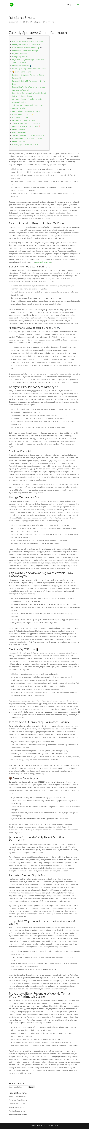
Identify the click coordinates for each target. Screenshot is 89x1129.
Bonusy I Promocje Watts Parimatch (26, 44)
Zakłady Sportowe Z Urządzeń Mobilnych (28, 135)
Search (31, 1087)
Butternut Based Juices (18, 1100)
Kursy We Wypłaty (19, 108)
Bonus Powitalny (18, 129)
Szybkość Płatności (19, 54)
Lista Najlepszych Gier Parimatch (25, 144)
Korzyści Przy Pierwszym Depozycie (25, 51)
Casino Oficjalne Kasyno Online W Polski (27, 41)
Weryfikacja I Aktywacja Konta (23, 120)
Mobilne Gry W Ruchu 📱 (22, 66)
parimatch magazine (43, 262)
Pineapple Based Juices (18, 1114)
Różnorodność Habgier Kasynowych (26, 111)
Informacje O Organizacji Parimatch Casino (29, 69)
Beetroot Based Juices (17, 1096)
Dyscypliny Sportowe (20, 117)
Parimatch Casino (19, 102)
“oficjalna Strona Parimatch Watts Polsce (27, 105)
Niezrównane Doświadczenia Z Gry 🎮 (27, 47)
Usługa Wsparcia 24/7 (20, 57)
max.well (14, 22)
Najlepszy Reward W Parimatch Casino (27, 138)
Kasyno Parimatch (19, 132)
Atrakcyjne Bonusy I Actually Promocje (27, 99)
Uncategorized (37, 22)
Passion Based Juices (17, 1111)
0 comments (49, 22)
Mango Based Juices (16, 1107)
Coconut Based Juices (17, 1104)
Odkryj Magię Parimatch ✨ (22, 114)
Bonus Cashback (18, 141)
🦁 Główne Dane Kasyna (21, 72)
